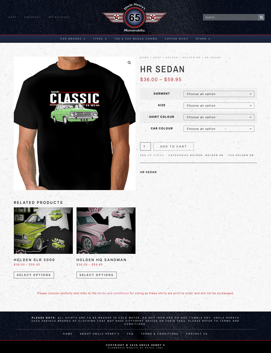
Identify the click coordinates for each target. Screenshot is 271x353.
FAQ (130, 333)
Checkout (32, 17)
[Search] (261, 17)
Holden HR (192, 57)
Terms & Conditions (160, 333)
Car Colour (162, 128)
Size (162, 105)
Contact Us (197, 333)
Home (144, 57)
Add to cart (173, 146)
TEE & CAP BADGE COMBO (135, 38)
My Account (59, 17)
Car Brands (71, 38)
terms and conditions (113, 293)
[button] (129, 62)
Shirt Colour (161, 116)
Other (201, 38)
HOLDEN (172, 57)
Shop (157, 57)
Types (98, 38)
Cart (12, 17)
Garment (162, 93)
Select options (34, 275)
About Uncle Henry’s (100, 333)
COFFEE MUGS (176, 38)
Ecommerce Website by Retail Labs (135, 348)
